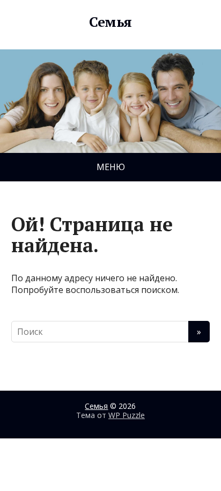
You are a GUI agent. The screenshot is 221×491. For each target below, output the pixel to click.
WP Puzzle (126, 415)
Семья (110, 22)
